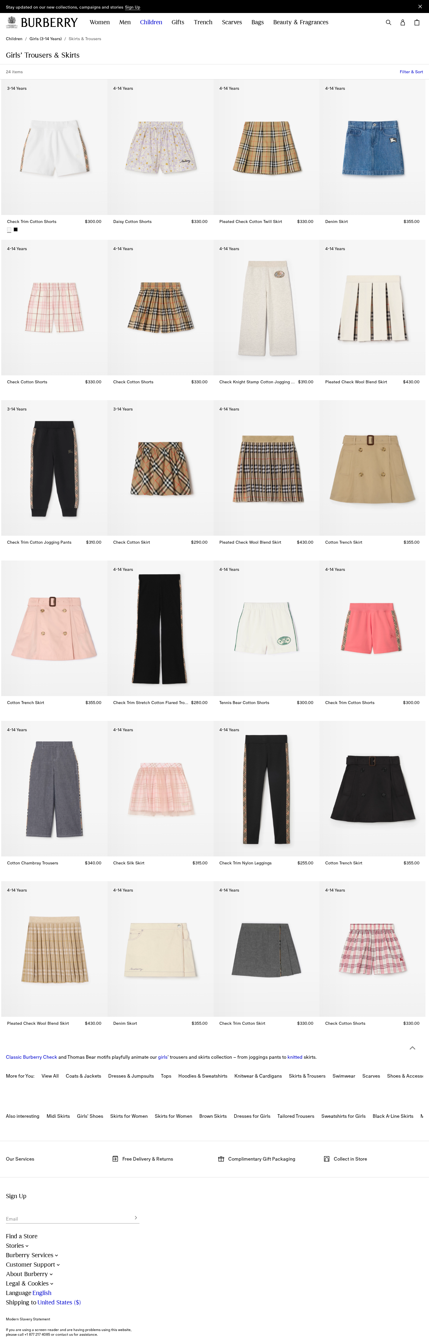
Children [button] (151, 22)
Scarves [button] (232, 22)
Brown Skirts (213, 1116)
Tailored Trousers (295, 1116)
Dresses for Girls (252, 1116)
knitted (295, 1056)
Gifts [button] (178, 22)
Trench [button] (203, 22)
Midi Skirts (58, 1116)
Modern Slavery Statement (28, 1319)
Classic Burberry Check (31, 1056)
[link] (14, 39)
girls (162, 1056)
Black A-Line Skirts (393, 1116)
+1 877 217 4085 (37, 1334)
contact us (64, 1334)
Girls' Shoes (90, 1116)
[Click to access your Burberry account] (402, 22)
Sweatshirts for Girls (343, 1116)
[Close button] (420, 6)
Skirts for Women (129, 1116)
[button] (132, 7)
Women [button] (100, 22)
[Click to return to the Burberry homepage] (49, 22)
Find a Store (21, 1236)
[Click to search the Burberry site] (388, 22)
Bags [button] (258, 22)
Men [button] (125, 22)
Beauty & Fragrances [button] (300, 22)
